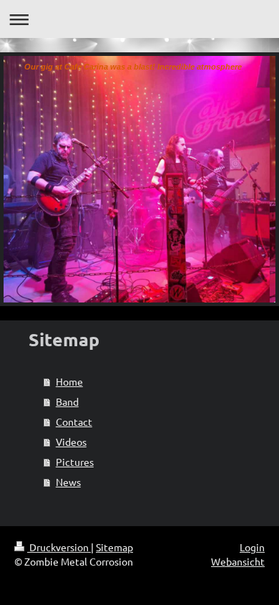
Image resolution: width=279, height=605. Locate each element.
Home (69, 381)
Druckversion (59, 546)
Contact (74, 421)
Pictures (75, 461)
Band (67, 401)
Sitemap (114, 546)
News (68, 481)
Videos (71, 441)
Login (252, 546)
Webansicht (238, 561)
